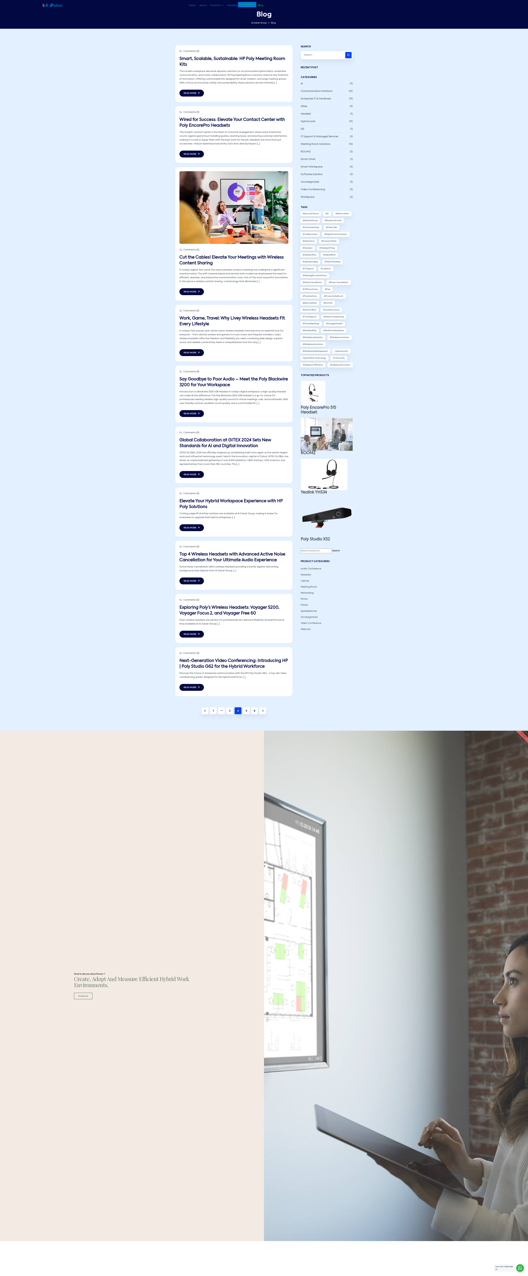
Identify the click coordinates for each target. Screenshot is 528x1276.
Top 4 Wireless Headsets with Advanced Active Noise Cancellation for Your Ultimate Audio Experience (232, 557)
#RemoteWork (310, 303)
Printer (304, 605)
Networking (307, 593)
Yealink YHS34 (314, 492)
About (203, 5)
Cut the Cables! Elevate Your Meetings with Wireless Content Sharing (231, 260)
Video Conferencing (313, 189)
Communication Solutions (316, 91)
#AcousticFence (311, 214)
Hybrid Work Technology (314, 358)
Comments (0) (191, 51)
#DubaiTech (308, 241)
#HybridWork (329, 255)
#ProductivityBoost (333, 296)
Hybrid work (308, 121)
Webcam (306, 629)
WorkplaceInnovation (340, 365)
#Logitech (326, 269)
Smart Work (308, 159)
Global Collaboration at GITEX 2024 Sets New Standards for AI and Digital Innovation (225, 443)
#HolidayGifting (327, 248)
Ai (302, 83)
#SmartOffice (309, 310)
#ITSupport (308, 269)
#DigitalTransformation (335, 234)
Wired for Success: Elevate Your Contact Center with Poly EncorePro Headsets (232, 123)
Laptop (305, 581)
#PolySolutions (310, 296)
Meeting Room (309, 587)
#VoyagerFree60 (334, 324)
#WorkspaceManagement (315, 351)
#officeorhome (310, 289)
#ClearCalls (331, 227)
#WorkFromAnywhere (333, 331)
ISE (302, 129)
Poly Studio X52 (315, 539)
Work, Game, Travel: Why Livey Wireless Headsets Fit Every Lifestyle (232, 321)
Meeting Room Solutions (315, 144)
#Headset (308, 248)
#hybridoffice (309, 255)
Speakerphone (309, 611)
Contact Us (83, 996)
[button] (217, 5)
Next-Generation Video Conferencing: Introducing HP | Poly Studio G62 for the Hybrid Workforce (233, 664)
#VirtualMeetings (311, 324)
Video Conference (311, 623)
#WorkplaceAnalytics (313, 337)
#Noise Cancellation (338, 282)
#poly (327, 289)
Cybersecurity (341, 351)
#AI (327, 214)
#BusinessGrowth (333, 221)
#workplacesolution (339, 337)
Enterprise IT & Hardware (316, 99)
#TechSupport (310, 317)
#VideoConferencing (334, 317)
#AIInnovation (342, 214)
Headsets (306, 575)
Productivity (339, 358)
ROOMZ (306, 151)
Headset (306, 114)
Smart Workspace (312, 167)
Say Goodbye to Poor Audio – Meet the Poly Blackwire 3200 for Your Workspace (233, 382)
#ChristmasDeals (311, 227)
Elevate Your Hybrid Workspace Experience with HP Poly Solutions (231, 504)
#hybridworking (310, 262)
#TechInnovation (331, 310)
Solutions (232, 5)
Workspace (307, 197)
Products (216, 5)
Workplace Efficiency (313, 365)
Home (192, 5)
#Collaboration (310, 234)
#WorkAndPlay (310, 331)
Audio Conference (311, 569)
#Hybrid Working (332, 262)
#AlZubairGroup (310, 221)
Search (336, 551)
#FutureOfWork (328, 241)
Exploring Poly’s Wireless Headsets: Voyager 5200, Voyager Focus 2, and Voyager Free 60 (229, 610)
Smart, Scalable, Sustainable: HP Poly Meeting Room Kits (232, 62)
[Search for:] (327, 55)
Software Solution (312, 174)
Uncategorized (310, 182)
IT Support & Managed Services (319, 136)
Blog (260, 5)
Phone (304, 599)
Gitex (304, 106)
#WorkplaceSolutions (313, 344)
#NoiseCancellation (312, 282)
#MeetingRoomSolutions (315, 276)
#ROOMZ (328, 303)
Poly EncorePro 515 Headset (318, 410)
